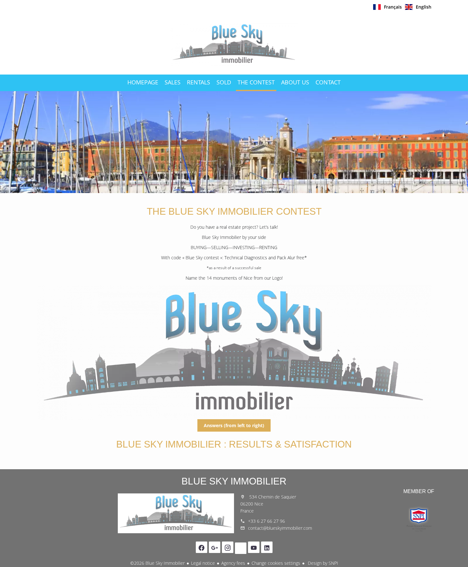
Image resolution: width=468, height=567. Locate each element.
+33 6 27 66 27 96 (266, 521)
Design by (322, 563)
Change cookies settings (276, 563)
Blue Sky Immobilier (234, 481)
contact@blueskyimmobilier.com (280, 528)
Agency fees (233, 563)
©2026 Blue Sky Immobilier (157, 563)
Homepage (234, 44)
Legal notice (203, 563)
